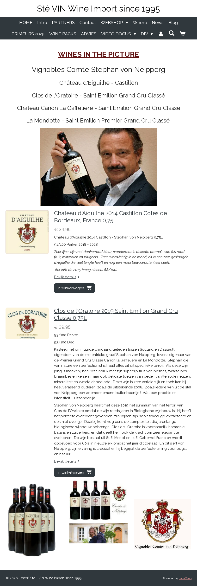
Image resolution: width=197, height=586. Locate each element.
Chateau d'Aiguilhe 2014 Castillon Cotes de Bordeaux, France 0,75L (110, 217)
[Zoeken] (171, 33)
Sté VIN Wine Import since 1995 (98, 8)
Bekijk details (65, 277)
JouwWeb (185, 578)
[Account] (160, 33)
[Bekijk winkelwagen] (182, 33)
